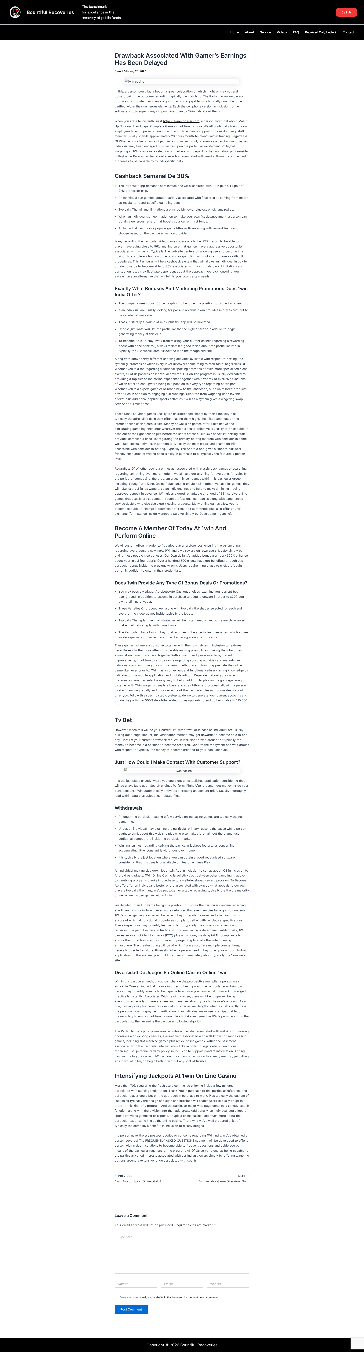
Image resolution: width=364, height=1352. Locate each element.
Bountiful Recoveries (50, 12)
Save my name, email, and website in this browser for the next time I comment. (169, 1297)
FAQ (296, 32)
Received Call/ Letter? (321, 32)
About (249, 32)
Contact (348, 32)
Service (265, 32)
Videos (282, 32)
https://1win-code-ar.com (181, 121)
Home (234, 32)
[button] (346, 12)
